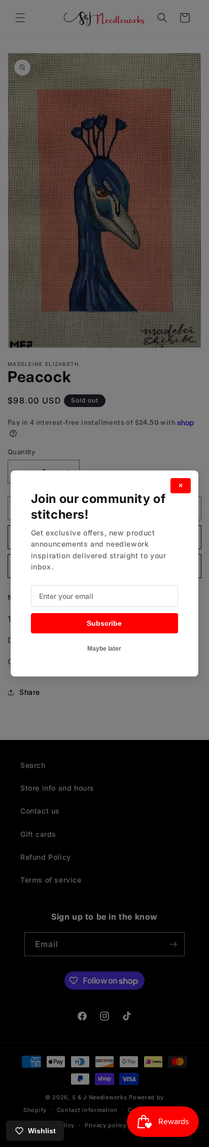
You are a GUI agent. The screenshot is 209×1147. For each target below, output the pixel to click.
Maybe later (104, 648)
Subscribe (104, 623)
